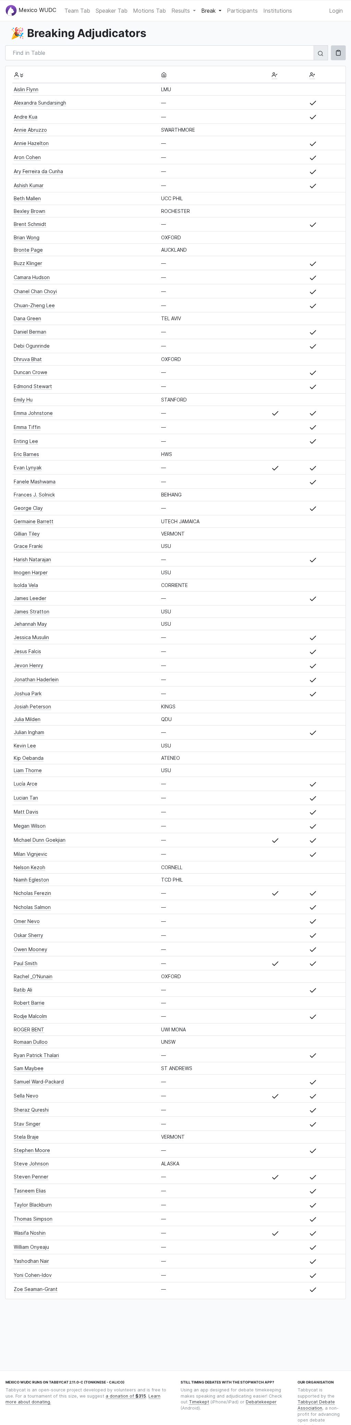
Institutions (277, 10)
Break (209, 10)
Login (336, 10)
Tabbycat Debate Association (316, 1405)
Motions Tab (149, 10)
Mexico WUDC (36, 10)
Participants (242, 10)
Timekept (199, 1401)
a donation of (126, 1396)
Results (181, 10)
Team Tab (77, 10)
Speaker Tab (112, 10)
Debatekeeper (261, 1401)
